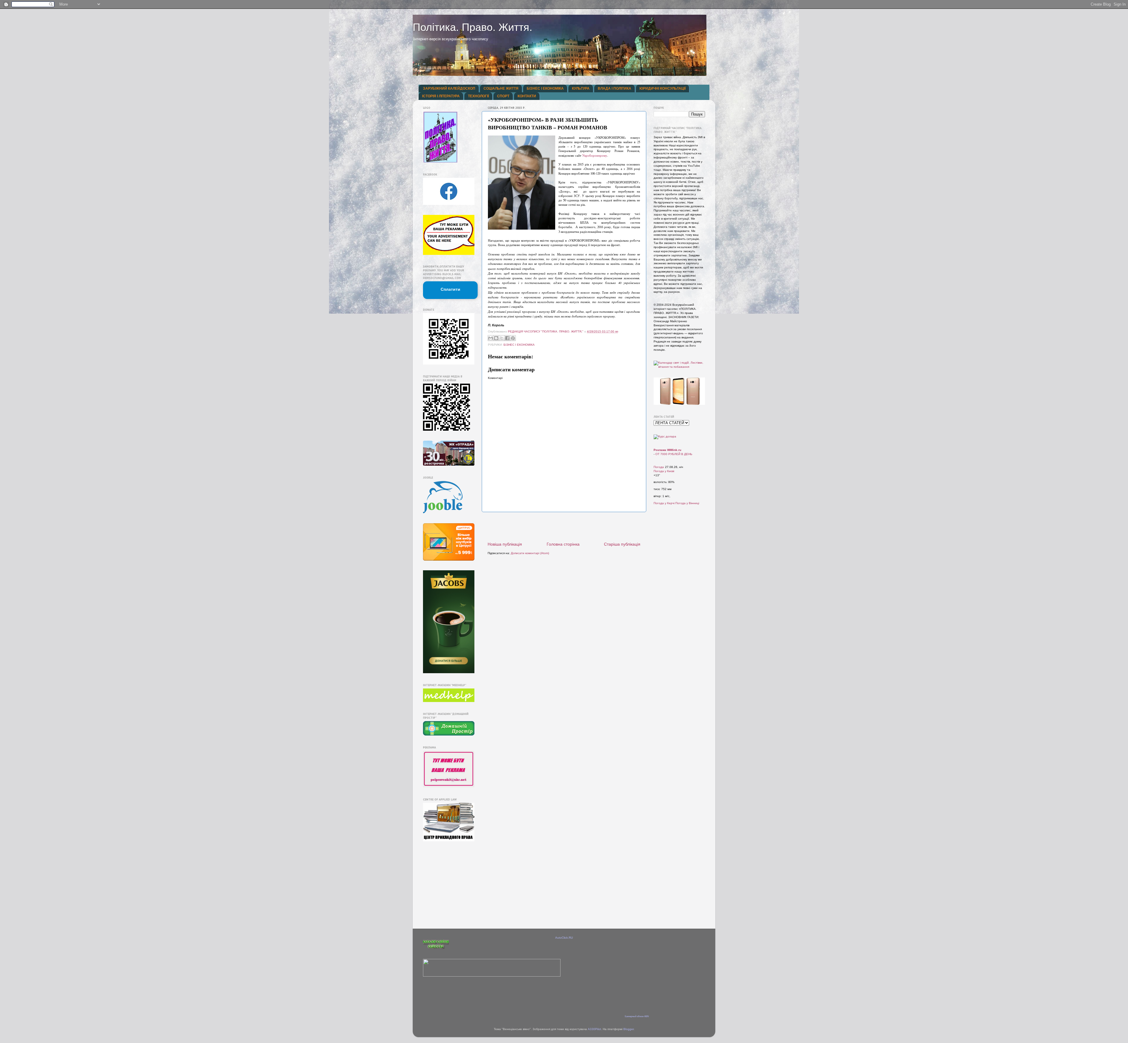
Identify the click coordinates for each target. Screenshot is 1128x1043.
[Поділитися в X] (502, 338)
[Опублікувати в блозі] (496, 338)
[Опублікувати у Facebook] (507, 338)
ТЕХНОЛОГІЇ (478, 96)
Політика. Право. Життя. (472, 27)
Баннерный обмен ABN (637, 1016)
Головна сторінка (563, 544)
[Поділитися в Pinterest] (513, 338)
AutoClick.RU (564, 937)
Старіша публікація (622, 544)
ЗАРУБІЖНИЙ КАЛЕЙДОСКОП (449, 88)
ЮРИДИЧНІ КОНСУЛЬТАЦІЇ (662, 88)
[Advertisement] (564, 527)
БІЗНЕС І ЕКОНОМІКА (545, 88)
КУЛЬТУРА (581, 88)
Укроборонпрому (594, 155)
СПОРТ (503, 96)
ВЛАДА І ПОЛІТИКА (614, 88)
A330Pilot (594, 1029)
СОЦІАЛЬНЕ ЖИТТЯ (501, 88)
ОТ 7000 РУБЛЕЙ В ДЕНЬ (673, 454)
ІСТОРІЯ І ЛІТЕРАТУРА (441, 96)
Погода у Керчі (664, 503)
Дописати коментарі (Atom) (530, 553)
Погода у (664, 471)
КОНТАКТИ (527, 96)
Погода (659, 467)
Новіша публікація (505, 544)
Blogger (628, 1029)
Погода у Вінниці (687, 503)
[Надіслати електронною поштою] (491, 338)
